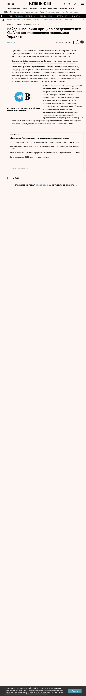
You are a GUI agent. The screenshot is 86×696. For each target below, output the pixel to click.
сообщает (49, 56)
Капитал (69, 12)
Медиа (71, 8)
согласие (57, 690)
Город (42, 12)
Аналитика (60, 12)
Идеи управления (31, 12)
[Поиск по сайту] (69, 4)
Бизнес (25, 8)
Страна (75, 12)
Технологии (63, 8)
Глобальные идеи (14, 8)
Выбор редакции (13, 19)
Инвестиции (52, 8)
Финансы (43, 8)
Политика (18, 25)
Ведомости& (50, 12)
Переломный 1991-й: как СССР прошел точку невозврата (42, 19)
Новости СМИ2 (13, 178)
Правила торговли (16, 12)
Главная (10, 25)
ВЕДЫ (6, 12)
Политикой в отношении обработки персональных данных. (26, 694)
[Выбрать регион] (64, 4)
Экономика (33, 8)
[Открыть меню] (82, 4)
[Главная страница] (40, 4)
